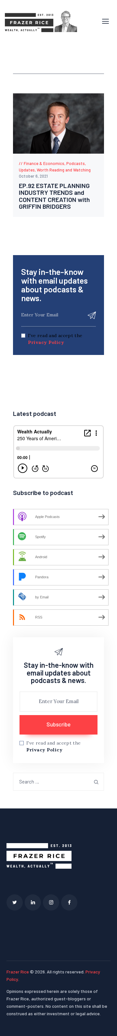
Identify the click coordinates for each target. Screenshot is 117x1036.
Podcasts (75, 163)
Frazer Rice (17, 971)
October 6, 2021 (33, 176)
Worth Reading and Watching (64, 169)
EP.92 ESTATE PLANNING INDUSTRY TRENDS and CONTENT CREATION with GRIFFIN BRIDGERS (54, 196)
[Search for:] (58, 781)
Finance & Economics (44, 163)
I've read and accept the (55, 339)
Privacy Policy (46, 342)
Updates (27, 169)
